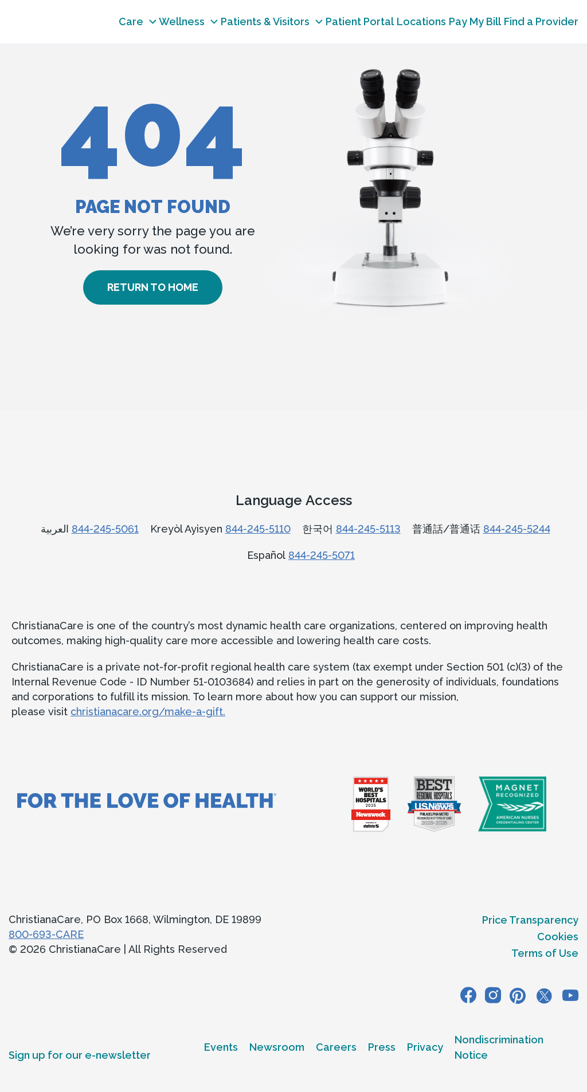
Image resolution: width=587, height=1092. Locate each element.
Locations (421, 21)
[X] (544, 995)
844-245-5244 (516, 529)
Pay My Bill (475, 21)
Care (131, 21)
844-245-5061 (105, 529)
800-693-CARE (46, 934)
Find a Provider (541, 21)
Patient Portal (360, 21)
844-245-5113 (368, 529)
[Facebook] (468, 995)
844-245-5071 (321, 555)
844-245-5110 (258, 529)
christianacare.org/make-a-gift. (148, 711)
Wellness (182, 21)
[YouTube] (570, 995)
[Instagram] (493, 995)
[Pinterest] (518, 995)
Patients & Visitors (265, 21)
